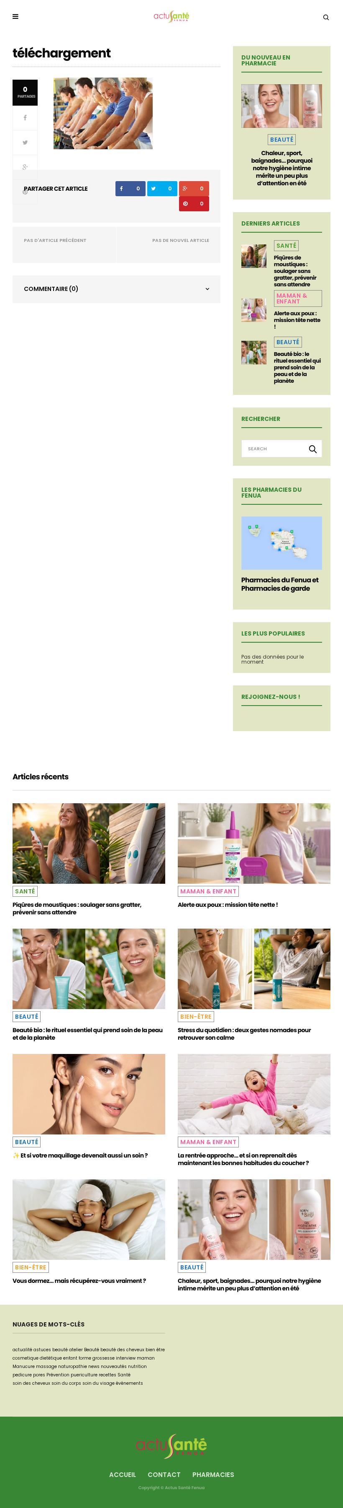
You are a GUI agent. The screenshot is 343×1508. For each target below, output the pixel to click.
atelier (76, 1350)
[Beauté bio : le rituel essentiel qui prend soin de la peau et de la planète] (253, 352)
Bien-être (196, 1016)
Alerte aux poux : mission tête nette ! (297, 320)
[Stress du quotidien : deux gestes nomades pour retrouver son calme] (254, 969)
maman (146, 1358)
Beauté (281, 139)
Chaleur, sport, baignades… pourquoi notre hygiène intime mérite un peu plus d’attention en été (281, 168)
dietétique (51, 1358)
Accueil (122, 1474)
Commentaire (51, 289)
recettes (107, 1375)
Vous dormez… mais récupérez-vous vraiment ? (79, 1281)
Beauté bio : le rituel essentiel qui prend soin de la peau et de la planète (297, 367)
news (94, 1366)
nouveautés (114, 1366)
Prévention (57, 1375)
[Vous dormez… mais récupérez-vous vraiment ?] (89, 1219)
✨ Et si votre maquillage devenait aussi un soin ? (80, 1155)
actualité (22, 1350)
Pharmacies (213, 1474)
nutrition (137, 1366)
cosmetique (25, 1358)
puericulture (84, 1375)
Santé (286, 245)
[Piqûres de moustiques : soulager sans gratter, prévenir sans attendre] (253, 256)
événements (129, 1383)
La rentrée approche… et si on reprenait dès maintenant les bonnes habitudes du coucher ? (243, 1159)
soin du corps (66, 1383)
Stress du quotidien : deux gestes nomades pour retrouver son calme (244, 1034)
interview (126, 1358)
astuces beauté (50, 1350)
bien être (155, 1350)
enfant (70, 1358)
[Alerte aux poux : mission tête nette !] (253, 310)
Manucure (24, 1366)
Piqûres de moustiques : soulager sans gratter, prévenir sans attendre (295, 271)
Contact (164, 1474)
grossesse (103, 1358)
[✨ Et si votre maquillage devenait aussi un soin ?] (89, 1094)
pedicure (22, 1375)
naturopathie (72, 1366)
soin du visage (98, 1383)
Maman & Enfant (291, 298)
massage (46, 1366)
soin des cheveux (31, 1383)
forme (85, 1358)
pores (39, 1375)
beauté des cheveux (122, 1350)
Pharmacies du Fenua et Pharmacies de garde (280, 584)
